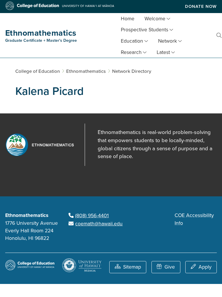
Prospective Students (144, 30)
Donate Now (201, 6)
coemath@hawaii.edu (99, 224)
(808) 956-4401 (92, 216)
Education (132, 41)
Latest (163, 52)
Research (131, 52)
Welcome (155, 19)
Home (127, 19)
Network (167, 41)
